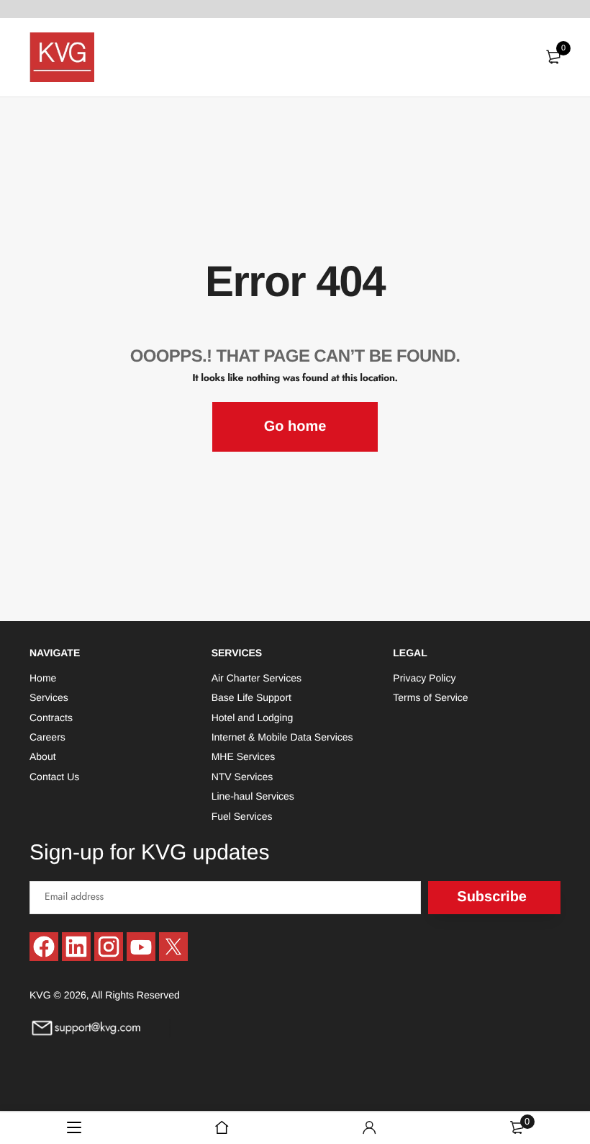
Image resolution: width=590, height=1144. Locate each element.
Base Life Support (251, 697)
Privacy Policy (424, 677)
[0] (553, 57)
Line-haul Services (253, 796)
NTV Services (242, 776)
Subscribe (492, 897)
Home (43, 677)
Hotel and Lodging (253, 717)
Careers (47, 737)
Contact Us (54, 776)
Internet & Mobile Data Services (282, 737)
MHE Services (244, 756)
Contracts (51, 717)
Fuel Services (242, 815)
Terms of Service (430, 697)
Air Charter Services (256, 677)
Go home (295, 426)
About (43, 756)
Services (49, 697)
